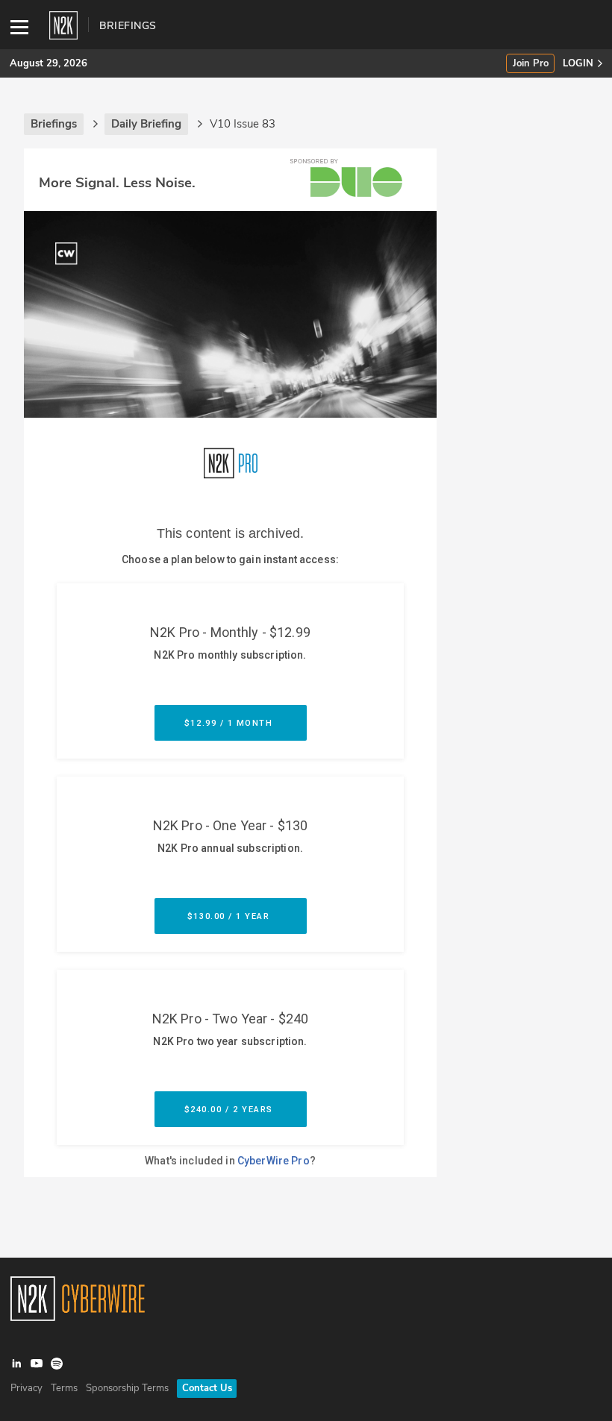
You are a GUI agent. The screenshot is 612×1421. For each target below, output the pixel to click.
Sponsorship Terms (127, 1388)
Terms (64, 1388)
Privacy (26, 1388)
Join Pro (531, 64)
